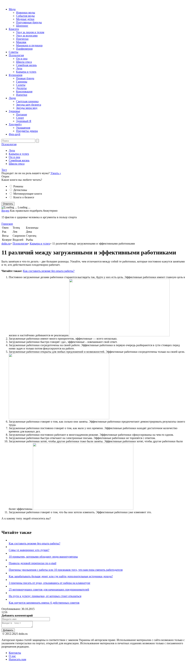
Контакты (15, 652)
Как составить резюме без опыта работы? (49, 271)
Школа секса (24, 61)
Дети (19, 68)
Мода (12, 9)
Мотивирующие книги (27, 193)
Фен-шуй (14, 134)
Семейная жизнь (26, 65)
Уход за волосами (27, 35)
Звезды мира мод (26, 107)
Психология (16, 55)
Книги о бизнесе (23, 197)
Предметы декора (27, 131)
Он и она (21, 58)
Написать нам (17, 659)
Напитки (21, 94)
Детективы (20, 190)
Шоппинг (22, 25)
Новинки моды (25, 12)
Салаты (20, 84)
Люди (12, 98)
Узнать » (55, 173)
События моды (25, 15)
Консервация (24, 91)
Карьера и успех (26, 71)
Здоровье (14, 111)
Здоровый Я (23, 121)
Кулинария (15, 75)
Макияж (21, 42)
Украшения (23, 127)
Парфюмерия (24, 48)
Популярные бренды (29, 22)
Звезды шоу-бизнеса (28, 104)
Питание (21, 114)
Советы (13, 52)
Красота (14, 29)
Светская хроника (27, 101)
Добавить (8, 630)
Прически (22, 38)
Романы (18, 186)
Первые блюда (25, 78)
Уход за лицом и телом (30, 32)
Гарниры (21, 81)
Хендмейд (15, 124)
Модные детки (25, 19)
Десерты (21, 88)
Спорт (20, 117)
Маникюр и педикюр (29, 45)
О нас (12, 656)
